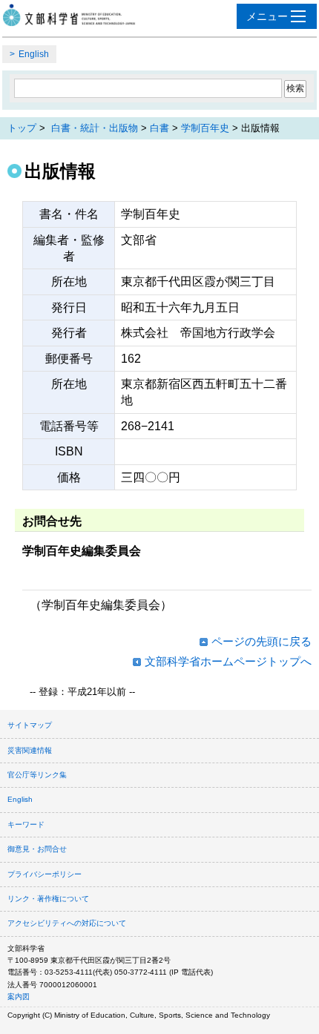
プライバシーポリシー (44, 874)
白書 (159, 128)
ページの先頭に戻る (261, 641)
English (34, 54)
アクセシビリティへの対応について (66, 923)
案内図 (18, 996)
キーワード (26, 824)
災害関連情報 (29, 750)
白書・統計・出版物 (94, 128)
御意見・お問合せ (37, 849)
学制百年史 (205, 128)
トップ (21, 128)
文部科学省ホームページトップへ (228, 661)
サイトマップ (29, 725)
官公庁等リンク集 (37, 775)
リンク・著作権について (48, 899)
